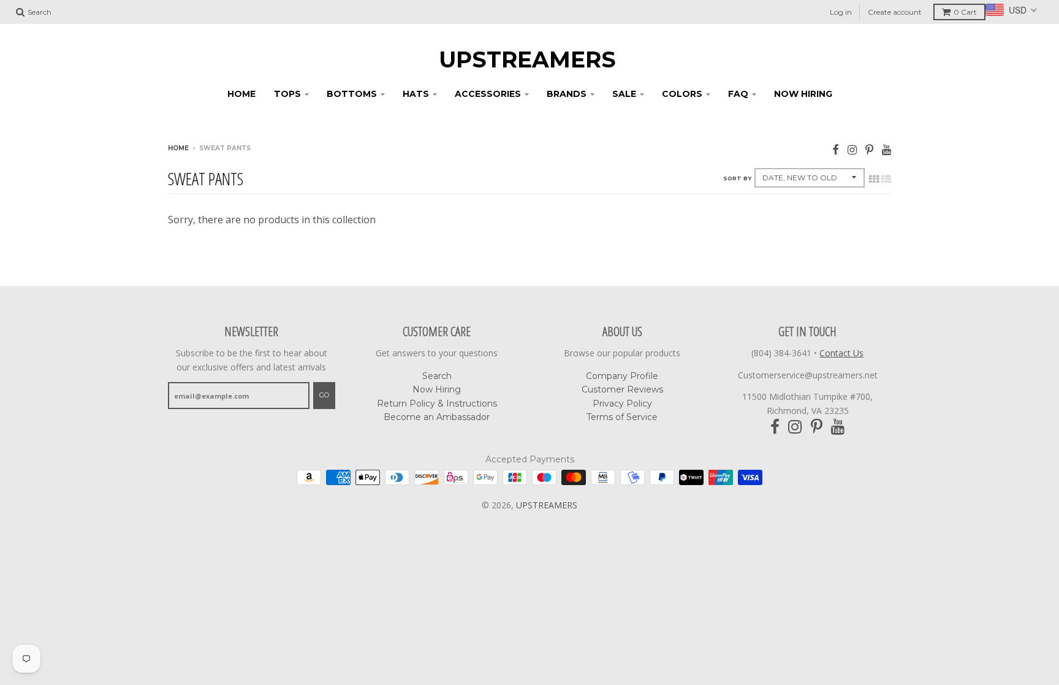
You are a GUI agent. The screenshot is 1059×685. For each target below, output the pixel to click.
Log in (841, 12)
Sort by (737, 178)
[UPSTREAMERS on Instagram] (852, 149)
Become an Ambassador (437, 417)
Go (324, 395)
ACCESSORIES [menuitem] (488, 93)
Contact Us (841, 353)
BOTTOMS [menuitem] (352, 93)
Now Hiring (436, 389)
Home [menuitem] (241, 93)
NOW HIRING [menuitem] (803, 93)
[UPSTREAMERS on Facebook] (835, 149)
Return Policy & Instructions (437, 403)
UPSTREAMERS (527, 59)
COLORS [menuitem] (682, 93)
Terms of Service (622, 417)
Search (437, 375)
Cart (965, 12)
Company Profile (622, 375)
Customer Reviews (622, 389)
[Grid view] (874, 179)
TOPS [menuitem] (287, 93)
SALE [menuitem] (624, 93)
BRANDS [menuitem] (566, 93)
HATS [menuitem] (416, 93)
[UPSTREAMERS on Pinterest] (869, 149)
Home (178, 148)
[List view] (886, 179)
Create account (895, 12)
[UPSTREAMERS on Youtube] (886, 149)
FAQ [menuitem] (738, 93)
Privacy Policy (622, 403)
